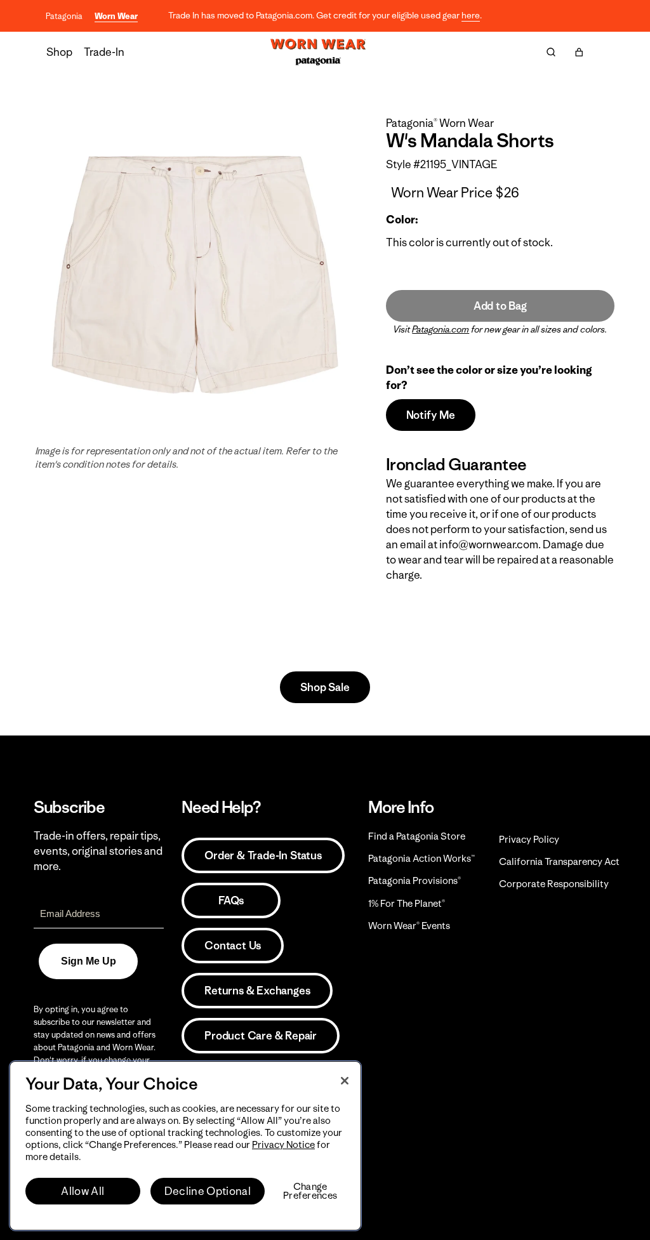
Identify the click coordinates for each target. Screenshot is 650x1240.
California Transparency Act (559, 861)
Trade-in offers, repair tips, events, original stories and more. (98, 851)
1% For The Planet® (406, 903)
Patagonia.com (440, 329)
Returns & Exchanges (257, 991)
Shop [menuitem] (59, 52)
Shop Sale (324, 687)
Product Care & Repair (260, 1036)
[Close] (345, 1081)
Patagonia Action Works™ (421, 858)
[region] (185, 1146)
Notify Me (430, 415)
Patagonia (64, 16)
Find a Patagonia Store (416, 836)
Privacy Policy (529, 839)
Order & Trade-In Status (262, 855)
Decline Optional (207, 1191)
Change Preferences (310, 1191)
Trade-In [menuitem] (104, 52)
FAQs (231, 900)
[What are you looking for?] (551, 52)
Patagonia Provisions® (414, 880)
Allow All (82, 1191)
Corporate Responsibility (554, 884)
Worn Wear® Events (409, 926)
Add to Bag (500, 306)
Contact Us (232, 946)
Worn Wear (116, 16)
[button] (579, 52)
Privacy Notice (283, 1144)
